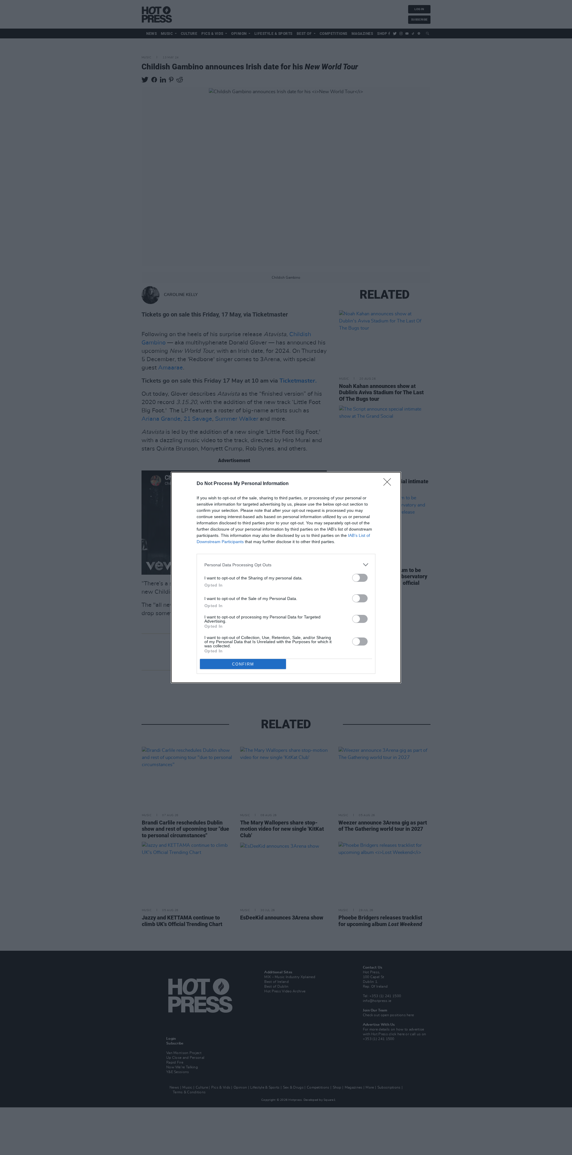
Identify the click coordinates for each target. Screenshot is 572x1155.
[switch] (360, 578)
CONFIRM (243, 664)
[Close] (389, 484)
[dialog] (286, 577)
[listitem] (286, 565)
